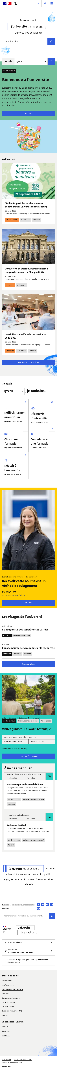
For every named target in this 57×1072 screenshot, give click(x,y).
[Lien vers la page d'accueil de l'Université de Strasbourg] (16, 3)
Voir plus (28, 113)
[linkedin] (52, 904)
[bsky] (38, 909)
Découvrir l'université (39, 416)
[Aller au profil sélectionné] (51, 61)
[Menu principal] (51, 3)
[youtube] (47, 904)
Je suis (8, 61)
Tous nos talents (28, 664)
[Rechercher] (52, 916)
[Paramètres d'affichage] (38, 3)
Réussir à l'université (12, 468)
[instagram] (43, 904)
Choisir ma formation (11, 441)
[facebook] (38, 904)
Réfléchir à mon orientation (14, 415)
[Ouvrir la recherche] (45, 3)
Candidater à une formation (40, 441)
